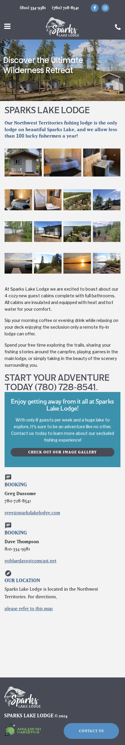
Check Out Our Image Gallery (62, 452)
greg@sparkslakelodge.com (32, 512)
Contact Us (91, 731)
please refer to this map (29, 608)
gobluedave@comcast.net (30, 560)
